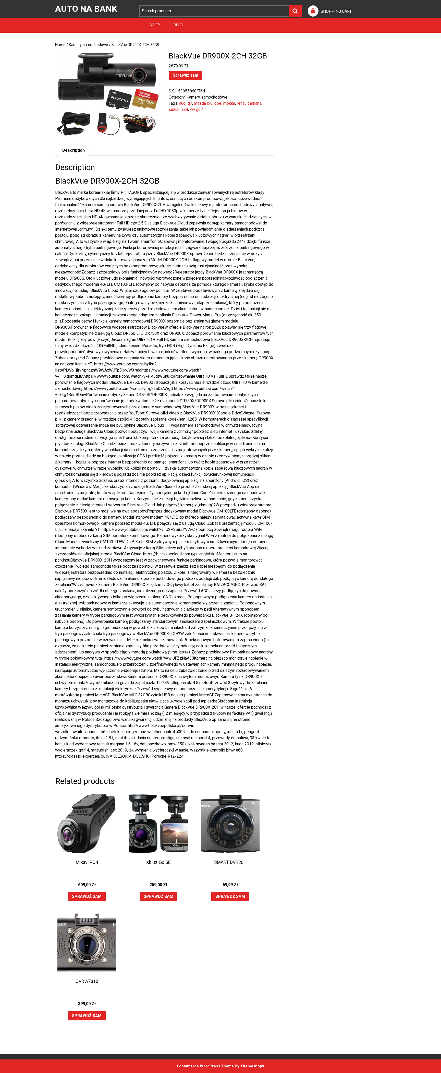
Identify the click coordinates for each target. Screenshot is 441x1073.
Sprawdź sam (185, 75)
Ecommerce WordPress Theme (205, 1066)
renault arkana (249, 103)
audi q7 (185, 103)
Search (295, 11)
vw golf (196, 109)
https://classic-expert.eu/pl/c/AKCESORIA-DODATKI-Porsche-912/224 (119, 756)
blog (178, 25)
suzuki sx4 (178, 109)
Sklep (155, 25)
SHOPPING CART (336, 11)
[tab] (73, 150)
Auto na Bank (86, 9)
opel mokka (224, 103)
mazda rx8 (203, 103)
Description (73, 150)
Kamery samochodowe (88, 44)
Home (60, 44)
